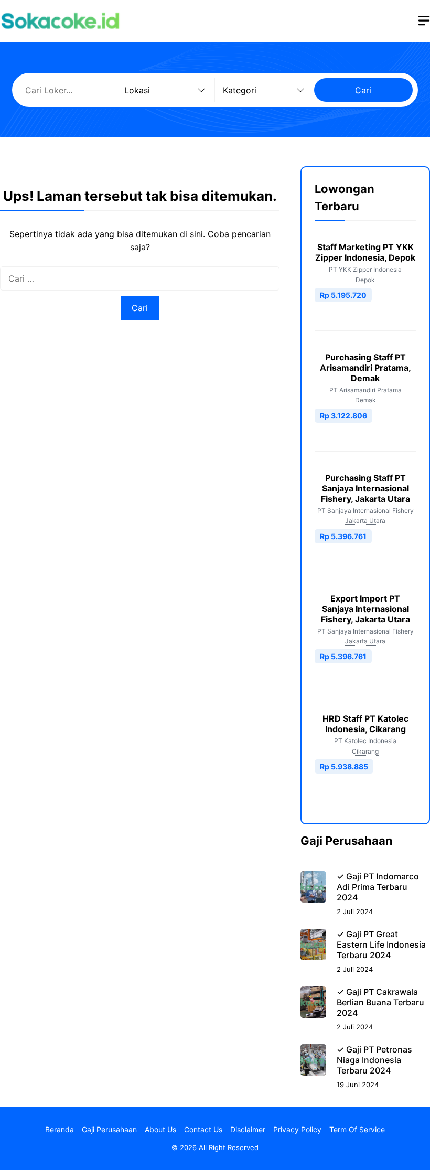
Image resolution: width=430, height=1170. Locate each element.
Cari (363, 90)
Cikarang (365, 751)
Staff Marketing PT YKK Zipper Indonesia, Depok (365, 252)
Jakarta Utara (365, 520)
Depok (365, 280)
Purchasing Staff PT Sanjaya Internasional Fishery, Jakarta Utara (365, 488)
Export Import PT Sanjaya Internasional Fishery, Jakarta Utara (365, 609)
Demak (365, 400)
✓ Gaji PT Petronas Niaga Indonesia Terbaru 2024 (374, 1060)
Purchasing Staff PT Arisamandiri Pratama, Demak (365, 367)
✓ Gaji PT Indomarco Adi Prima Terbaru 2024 (378, 887)
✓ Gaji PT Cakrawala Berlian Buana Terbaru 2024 (380, 1002)
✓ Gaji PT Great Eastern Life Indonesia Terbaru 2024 (381, 944)
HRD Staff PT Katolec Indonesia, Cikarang (365, 723)
